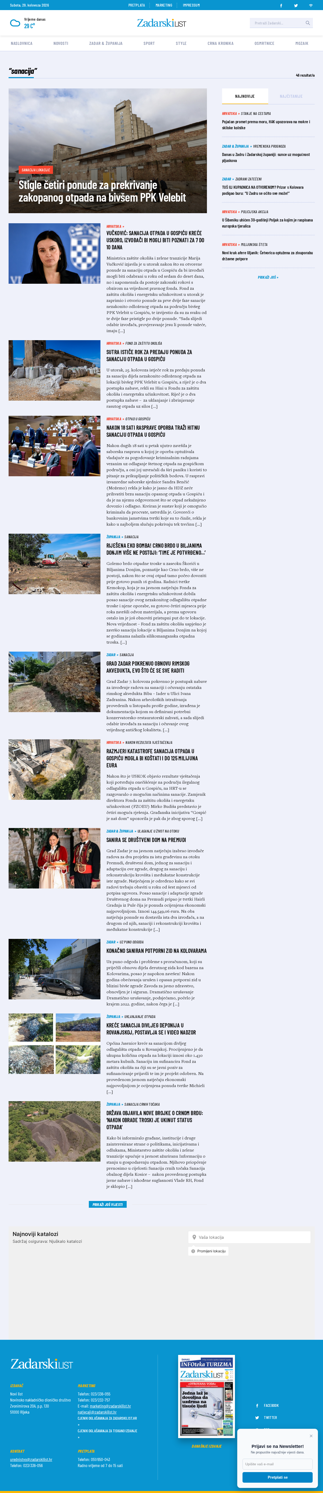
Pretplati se (278, 1477)
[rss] (311, 4)
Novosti (60, 43)
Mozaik (301, 43)
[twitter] (296, 4)
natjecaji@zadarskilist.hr (97, 1412)
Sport (149, 43)
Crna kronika (221, 43)
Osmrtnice (265, 43)
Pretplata (136, 5)
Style (181, 43)
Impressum (191, 5)
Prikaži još (267, 277)
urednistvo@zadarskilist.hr (31, 1459)
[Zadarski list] (162, 23)
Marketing (164, 5)
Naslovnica (22, 43)
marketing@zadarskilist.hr (110, 1406)
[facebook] (281, 4)
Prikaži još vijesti (108, 1204)
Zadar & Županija (106, 43)
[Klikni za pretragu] (308, 23)
